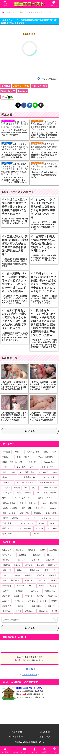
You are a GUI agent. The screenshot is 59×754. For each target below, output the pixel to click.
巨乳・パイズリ (39, 86)
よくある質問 (15, 732)
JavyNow (22, 91)
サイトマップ (43, 736)
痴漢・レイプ (8, 91)
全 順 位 (29, 669)
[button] (54, 619)
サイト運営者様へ (29, 674)
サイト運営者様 (15, 736)
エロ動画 (5, 86)
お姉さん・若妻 (21, 86)
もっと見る (30, 431)
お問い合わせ (43, 732)
